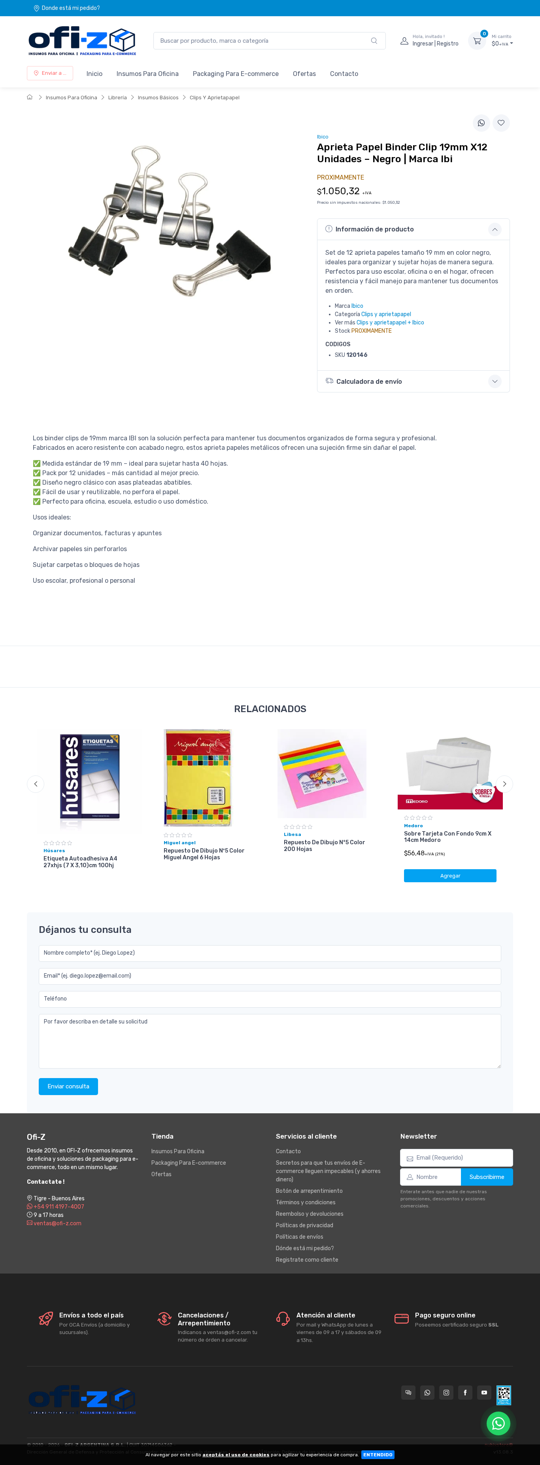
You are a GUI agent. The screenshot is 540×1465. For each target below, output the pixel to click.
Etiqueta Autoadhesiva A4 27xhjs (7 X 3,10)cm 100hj (80, 862)
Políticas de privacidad (304, 1225)
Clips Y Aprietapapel (215, 97)
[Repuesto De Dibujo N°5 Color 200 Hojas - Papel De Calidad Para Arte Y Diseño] (330, 773)
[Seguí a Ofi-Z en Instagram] (446, 1392)
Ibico (357, 306)
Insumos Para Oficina (148, 74)
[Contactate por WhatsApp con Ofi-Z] (427, 1392)
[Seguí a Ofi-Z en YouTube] (484, 1392)
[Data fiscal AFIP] (504, 1395)
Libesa (292, 834)
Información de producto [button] (375, 229)
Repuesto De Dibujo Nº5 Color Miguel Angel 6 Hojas (204, 854)
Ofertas (304, 74)
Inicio (94, 74)
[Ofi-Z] (82, 41)
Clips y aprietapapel (386, 314)
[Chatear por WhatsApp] (498, 1423)
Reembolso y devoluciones (310, 1214)
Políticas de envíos (299, 1237)
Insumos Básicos (158, 97)
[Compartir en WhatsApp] (481, 123)
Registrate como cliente (307, 1260)
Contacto (344, 74)
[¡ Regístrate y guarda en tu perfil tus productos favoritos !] (501, 123)
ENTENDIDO (378, 1454)
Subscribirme (487, 1177)
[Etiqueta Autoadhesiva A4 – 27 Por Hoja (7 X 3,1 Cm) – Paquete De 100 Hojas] (90, 781)
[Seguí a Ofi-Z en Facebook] (465, 1392)
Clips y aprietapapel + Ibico (390, 322)
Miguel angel (180, 842)
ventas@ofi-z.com (56, 1223)
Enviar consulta (68, 1086)
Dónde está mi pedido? (305, 1248)
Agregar (450, 876)
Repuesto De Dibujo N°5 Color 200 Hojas (324, 846)
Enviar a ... (54, 73)
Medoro (413, 825)
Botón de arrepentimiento (309, 1191)
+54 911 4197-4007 (58, 1206)
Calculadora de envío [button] (369, 381)
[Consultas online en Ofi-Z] (408, 1392)
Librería (117, 97)
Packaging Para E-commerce (236, 74)
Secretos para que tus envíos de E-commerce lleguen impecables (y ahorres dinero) (328, 1171)
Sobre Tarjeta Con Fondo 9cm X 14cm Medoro (447, 837)
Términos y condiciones (306, 1202)
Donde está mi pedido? (71, 8)
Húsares (54, 850)
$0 (502, 40)
